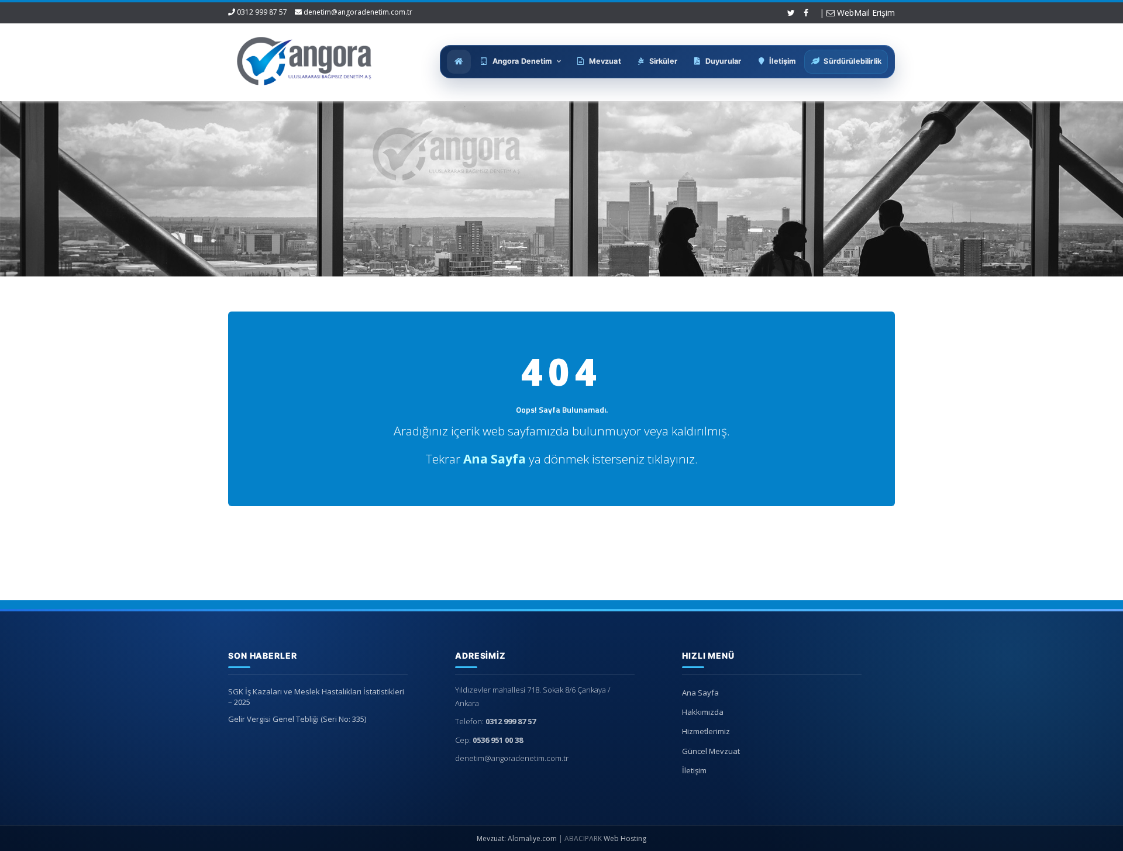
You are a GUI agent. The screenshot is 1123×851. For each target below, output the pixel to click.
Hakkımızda (703, 712)
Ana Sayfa (700, 692)
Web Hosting (625, 838)
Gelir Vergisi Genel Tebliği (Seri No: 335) (297, 719)
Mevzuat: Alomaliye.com (517, 838)
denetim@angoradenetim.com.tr (358, 12)
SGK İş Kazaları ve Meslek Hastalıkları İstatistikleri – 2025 (316, 697)
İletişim (694, 770)
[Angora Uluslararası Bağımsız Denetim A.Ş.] (305, 59)
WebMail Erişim (865, 12)
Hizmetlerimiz (706, 731)
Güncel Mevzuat (711, 751)
